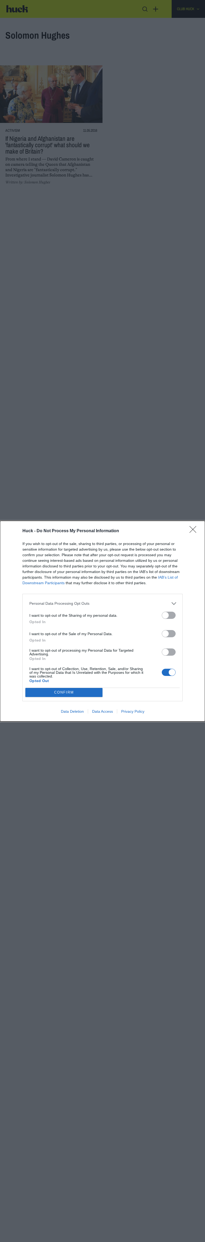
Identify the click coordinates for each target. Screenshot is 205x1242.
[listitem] (102, 603)
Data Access (102, 711)
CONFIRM (64, 692)
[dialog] (102, 621)
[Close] (195, 531)
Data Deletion (72, 711)
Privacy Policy (132, 711)
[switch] (169, 615)
